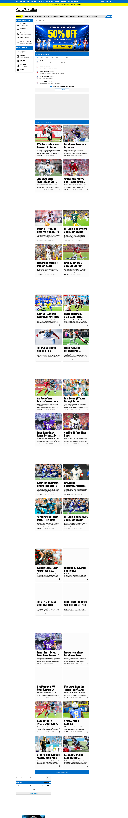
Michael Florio (67, 240)
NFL (17, 1)
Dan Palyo (39, 189)
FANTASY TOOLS (64, 16)
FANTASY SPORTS (29, 16)
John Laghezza (40, 274)
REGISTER (108, 1)
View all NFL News (62, 89)
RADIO (110, 16)
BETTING (51, 1)
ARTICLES (46, 16)
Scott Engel (39, 663)
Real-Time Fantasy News (43, 54)
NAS (35, 1)
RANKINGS (73, 16)
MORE (42, 1)
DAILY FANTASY (54, 16)
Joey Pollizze (39, 359)
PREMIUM (18, 16)
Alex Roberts (39, 155)
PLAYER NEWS (38, 16)
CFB (39, 1)
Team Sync (23, 32)
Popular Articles (21, 47)
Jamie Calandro (67, 765)
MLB (21, 1)
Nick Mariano (39, 697)
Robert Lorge (67, 189)
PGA (32, 1)
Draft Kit (23, 23)
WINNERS (57, 1)
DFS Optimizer (24, 37)
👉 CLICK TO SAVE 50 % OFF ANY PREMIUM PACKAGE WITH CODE (64, 4)
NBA (24, 1)
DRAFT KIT (87, 16)
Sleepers (23, 51)
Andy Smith (66, 274)
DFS (47, 1)
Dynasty (22, 69)
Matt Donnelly (39, 613)
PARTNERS (63, 1)
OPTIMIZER (80, 16)
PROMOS (94, 16)
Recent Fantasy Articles (43, 122)
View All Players (33, 793)
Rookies (22, 55)
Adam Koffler (39, 324)
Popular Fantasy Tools (23, 20)
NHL (28, 1)
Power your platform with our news (63, 86)
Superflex (23, 64)
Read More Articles (62, 772)
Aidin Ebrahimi (40, 240)
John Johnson (67, 324)
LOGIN (102, 1)
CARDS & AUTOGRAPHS (72, 1)
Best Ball (22, 60)
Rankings (23, 28)
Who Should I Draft (25, 42)
